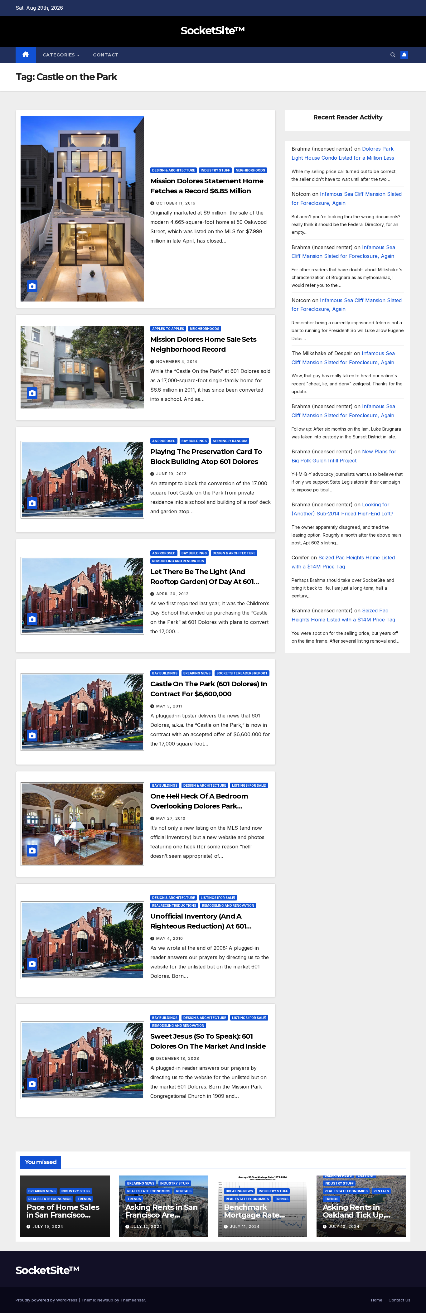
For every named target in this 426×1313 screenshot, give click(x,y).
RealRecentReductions (174, 905)
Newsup (105, 1299)
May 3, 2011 (169, 706)
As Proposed (164, 441)
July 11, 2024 (245, 1226)
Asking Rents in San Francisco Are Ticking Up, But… (161, 1215)
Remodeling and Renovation (178, 561)
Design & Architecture (173, 170)
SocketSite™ (213, 30)
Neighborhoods (250, 170)
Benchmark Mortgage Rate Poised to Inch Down (262, 1215)
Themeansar (132, 1299)
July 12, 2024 (146, 1226)
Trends (84, 1199)
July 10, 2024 (344, 1226)
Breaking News (197, 673)
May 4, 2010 (169, 938)
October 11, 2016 (176, 203)
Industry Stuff (215, 170)
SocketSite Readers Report (242, 673)
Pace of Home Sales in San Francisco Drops (63, 1215)
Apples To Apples (168, 329)
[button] (392, 55)
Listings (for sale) (249, 785)
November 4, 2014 (176, 361)
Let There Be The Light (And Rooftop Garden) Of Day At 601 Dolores (202, 581)
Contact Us (399, 1299)
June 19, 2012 (171, 473)
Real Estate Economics (49, 1199)
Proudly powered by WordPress (47, 1299)
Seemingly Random (230, 441)
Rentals (183, 1191)
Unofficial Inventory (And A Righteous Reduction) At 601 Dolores (198, 926)
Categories (60, 55)
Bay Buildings (194, 441)
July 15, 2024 (47, 1226)
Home (376, 1299)
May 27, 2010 (171, 818)
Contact (106, 55)
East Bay (366, 1175)
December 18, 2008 (177, 1058)
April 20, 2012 (172, 593)
